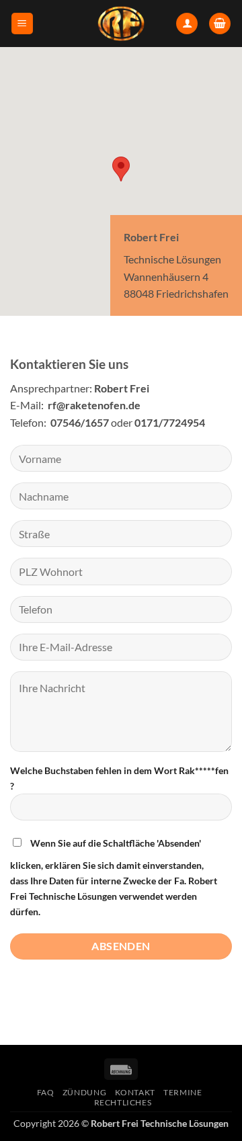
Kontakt (135, 1092)
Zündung (84, 1092)
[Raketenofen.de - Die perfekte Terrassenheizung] (121, 23)
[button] (22, 24)
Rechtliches (123, 1102)
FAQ (45, 1092)
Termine (182, 1092)
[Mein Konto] (187, 24)
